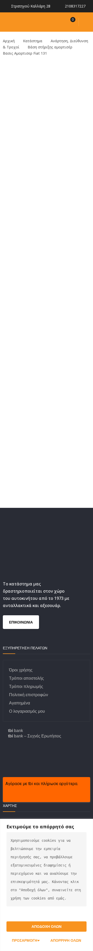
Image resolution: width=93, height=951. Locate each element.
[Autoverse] (34, 21)
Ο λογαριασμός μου (27, 711)
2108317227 (75, 6)
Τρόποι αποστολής (26, 678)
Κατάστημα (32, 40)
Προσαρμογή (24, 940)
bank (15, 730)
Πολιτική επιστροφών (28, 695)
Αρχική (9, 40)
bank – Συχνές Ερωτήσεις (34, 736)
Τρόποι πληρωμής (26, 686)
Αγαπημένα (19, 703)
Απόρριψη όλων (65, 940)
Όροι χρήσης (21, 670)
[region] (46, 885)
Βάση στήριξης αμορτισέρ (50, 47)
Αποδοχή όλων (46, 926)
